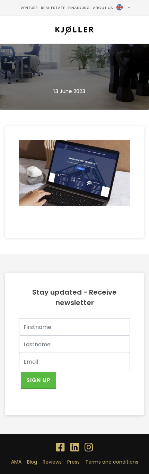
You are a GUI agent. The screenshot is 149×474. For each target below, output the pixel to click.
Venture (29, 7)
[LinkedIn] (74, 447)
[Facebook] (60, 447)
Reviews (52, 461)
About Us (103, 7)
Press (73, 461)
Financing (79, 7)
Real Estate (53, 7)
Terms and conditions (111, 461)
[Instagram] (89, 447)
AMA (16, 461)
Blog (32, 461)
